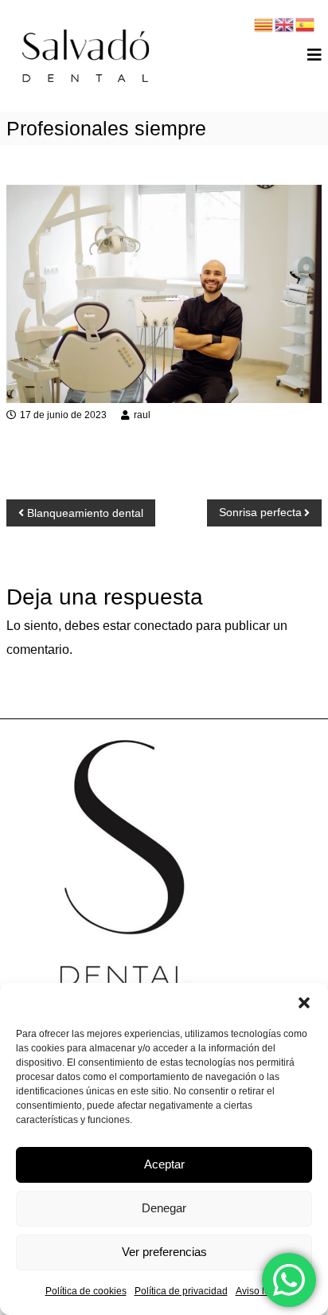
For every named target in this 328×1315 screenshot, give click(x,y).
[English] (285, 23)
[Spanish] (305, 23)
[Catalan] (264, 23)
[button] (304, 1003)
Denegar (164, 1208)
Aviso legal (259, 1291)
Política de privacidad (181, 1291)
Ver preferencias (164, 1251)
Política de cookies (86, 1291)
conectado (163, 625)
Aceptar (164, 1164)
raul (142, 415)
